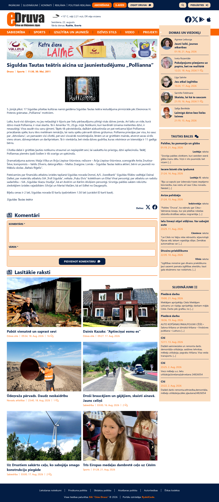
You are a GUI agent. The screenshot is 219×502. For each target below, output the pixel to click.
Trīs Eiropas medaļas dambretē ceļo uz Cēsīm (119, 464)
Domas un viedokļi (185, 32)
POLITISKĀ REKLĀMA (79, 5)
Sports (39, 32)
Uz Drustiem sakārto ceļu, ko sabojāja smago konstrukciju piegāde (43, 467)
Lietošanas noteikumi (50, 490)
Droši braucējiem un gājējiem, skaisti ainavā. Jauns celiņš (119, 398)
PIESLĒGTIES (197, 5)
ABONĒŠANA (101, 5)
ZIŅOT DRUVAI (138, 5)
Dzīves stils (107, 32)
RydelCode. (148, 497)
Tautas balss (182, 136)
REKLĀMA (60, 5)
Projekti (150, 32)
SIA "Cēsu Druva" (99, 497)
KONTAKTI (46, 5)
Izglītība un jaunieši (71, 32)
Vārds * (13, 246)
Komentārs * (17, 224)
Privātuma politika (77, 490)
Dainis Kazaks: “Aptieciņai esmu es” (112, 331)
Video (129, 32)
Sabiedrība (16, 32)
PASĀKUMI (14, 5)
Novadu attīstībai (16, 400)
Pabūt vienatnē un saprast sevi (31, 331)
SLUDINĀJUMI (30, 5)
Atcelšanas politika (127, 490)
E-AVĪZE (119, 5)
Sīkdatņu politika (102, 490)
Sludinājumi (182, 287)
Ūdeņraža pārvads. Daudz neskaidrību (37, 395)
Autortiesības (151, 490)
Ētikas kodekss (172, 490)
